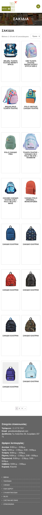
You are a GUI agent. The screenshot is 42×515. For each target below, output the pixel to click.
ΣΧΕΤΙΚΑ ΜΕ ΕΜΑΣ (11, 500)
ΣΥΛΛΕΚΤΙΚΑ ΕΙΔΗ (10, 493)
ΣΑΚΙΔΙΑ (7, 485)
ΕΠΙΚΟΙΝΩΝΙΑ (9, 504)
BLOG (6, 496)
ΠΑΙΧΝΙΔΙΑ (7, 481)
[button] (4, 8)
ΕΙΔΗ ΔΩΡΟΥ (8, 489)
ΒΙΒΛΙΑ (6, 477)
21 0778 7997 (18, 428)
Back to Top (32, 512)
